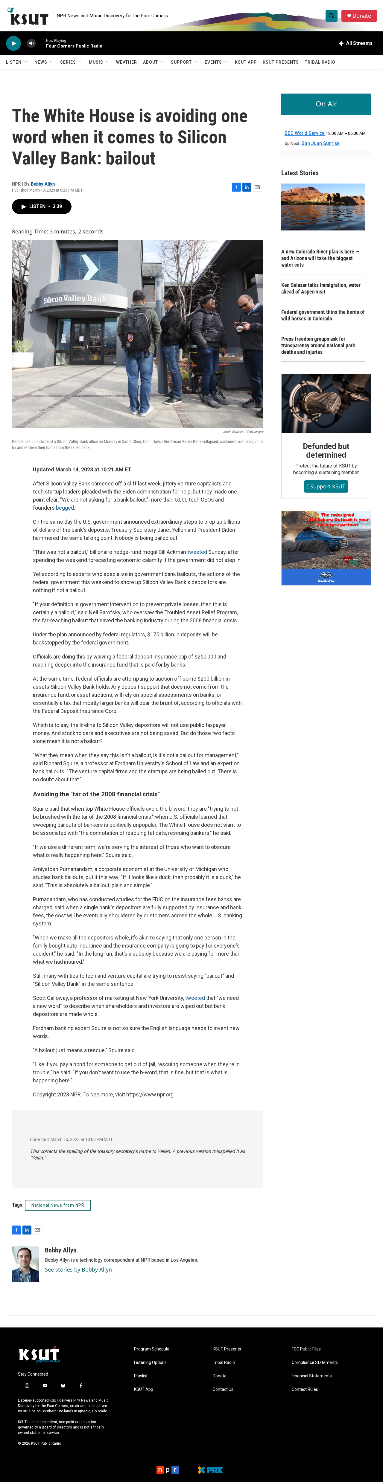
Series (68, 62)
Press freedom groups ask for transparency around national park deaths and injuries (318, 345)
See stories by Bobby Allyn (78, 1269)
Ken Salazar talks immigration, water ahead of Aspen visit (321, 288)
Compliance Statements (315, 1362)
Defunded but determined (326, 451)
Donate (361, 16)
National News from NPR (57, 1205)
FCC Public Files (306, 1349)
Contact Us (223, 1389)
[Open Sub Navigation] (26, 62)
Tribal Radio (320, 62)
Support (181, 62)
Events (213, 62)
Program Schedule (151, 1349)
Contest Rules (305, 1389)
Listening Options (150, 1362)
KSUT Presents (281, 62)
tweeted (197, 552)
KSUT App (246, 62)
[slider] (41, 43)
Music (96, 62)
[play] (13, 43)
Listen (14, 62)
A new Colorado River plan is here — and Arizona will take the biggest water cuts (320, 258)
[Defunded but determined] (326, 403)
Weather (126, 62)
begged (65, 508)
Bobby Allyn (43, 184)
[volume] (31, 43)
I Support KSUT (326, 486)
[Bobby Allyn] (25, 1264)
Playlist (141, 1376)
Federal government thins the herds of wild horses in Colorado (323, 315)
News (40, 62)
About (150, 62)
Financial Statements (312, 1376)
